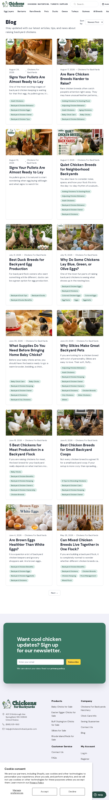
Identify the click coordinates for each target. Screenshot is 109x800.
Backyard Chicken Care (71, 485)
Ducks (55, 11)
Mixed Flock (67, 580)
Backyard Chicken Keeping (22, 386)
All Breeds (97, 11)
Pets (46, 11)
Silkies (89, 358)
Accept (45, 791)
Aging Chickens (85, 110)
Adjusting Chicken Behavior (73, 105)
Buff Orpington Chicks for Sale (63, 723)
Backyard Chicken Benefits (22, 476)
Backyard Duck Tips (19, 295)
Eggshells (87, 300)
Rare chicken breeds (70, 88)
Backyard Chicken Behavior (22, 105)
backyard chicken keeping (22, 90)
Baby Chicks (85, 114)
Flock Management (88, 576)
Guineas (86, 11)
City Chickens (68, 395)
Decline (72, 791)
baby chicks (28, 359)
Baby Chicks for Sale (62, 706)
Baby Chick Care (69, 114)
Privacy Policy (37, 782)
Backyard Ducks (38, 295)
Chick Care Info (89, 715)
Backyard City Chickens (21, 400)
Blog (83, 732)
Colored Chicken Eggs (71, 295)
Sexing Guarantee (90, 721)
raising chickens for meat (32, 459)
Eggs (76, 300)
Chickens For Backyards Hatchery (93, 708)
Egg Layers (9, 11)
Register (85, 758)
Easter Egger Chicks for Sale (64, 714)
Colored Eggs (90, 295)
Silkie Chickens (84, 395)
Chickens (32, 4)
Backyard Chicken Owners (73, 386)
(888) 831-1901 (12, 724)
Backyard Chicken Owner (21, 114)
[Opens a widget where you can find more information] (98, 795)
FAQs (54, 757)
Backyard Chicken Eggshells (22, 576)
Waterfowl (43, 4)
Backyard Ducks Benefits (21, 300)
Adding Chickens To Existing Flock (76, 101)
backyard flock (88, 554)
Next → (54, 593)
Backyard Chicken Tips (20, 119)
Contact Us (87, 727)
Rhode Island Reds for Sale (63, 738)
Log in (84, 753)
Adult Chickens (17, 101)
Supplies (64, 4)
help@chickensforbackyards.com (21, 729)
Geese (65, 11)
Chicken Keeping (69, 576)
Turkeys (54, 4)
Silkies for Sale (59, 730)
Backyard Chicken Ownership (23, 490)
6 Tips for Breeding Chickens (74, 481)
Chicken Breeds (89, 390)
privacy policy (58, 668)
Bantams (22, 11)
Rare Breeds (35, 11)
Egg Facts (66, 300)
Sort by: (82, 22)
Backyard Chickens (70, 214)
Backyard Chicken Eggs (20, 110)
